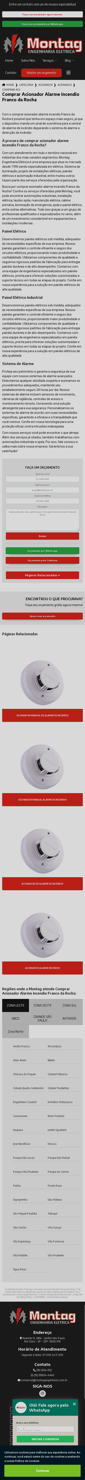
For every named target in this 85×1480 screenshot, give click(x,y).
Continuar (42, 1470)
